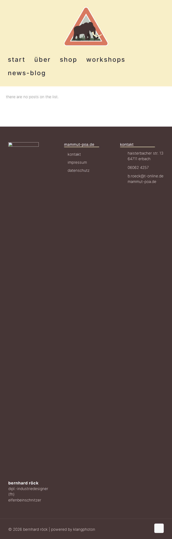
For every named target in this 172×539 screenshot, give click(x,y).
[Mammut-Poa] (86, 26)
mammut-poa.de (142, 181)
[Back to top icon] (159, 528)
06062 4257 (138, 167)
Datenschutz (79, 170)
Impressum (77, 162)
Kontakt (74, 154)
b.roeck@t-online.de (145, 176)
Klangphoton (84, 529)
